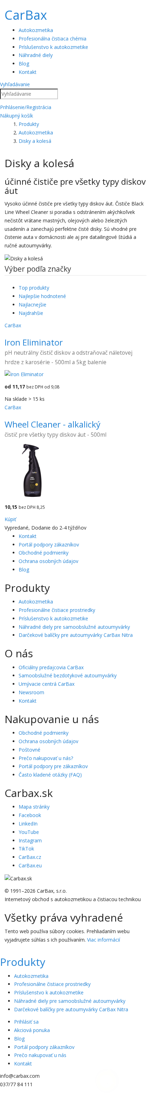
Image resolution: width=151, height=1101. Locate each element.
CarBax (26, 15)
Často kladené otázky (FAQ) (50, 774)
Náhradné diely (36, 55)
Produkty (22, 962)
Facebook (30, 815)
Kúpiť (10, 519)
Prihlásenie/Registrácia (25, 107)
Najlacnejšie (32, 304)
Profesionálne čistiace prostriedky (57, 610)
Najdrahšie (31, 313)
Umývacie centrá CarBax (46, 684)
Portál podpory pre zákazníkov (53, 766)
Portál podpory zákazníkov (49, 544)
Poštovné (29, 749)
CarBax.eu (30, 865)
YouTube (29, 832)
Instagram (30, 840)
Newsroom (31, 692)
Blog (24, 63)
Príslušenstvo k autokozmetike (53, 47)
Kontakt (28, 72)
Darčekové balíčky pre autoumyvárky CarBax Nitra (76, 635)
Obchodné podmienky (43, 552)
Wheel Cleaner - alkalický (52, 424)
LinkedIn (28, 823)
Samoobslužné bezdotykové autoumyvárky (68, 675)
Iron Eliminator (34, 342)
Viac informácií (103, 939)
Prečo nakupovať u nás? (46, 758)
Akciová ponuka (32, 1030)
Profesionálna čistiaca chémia (52, 38)
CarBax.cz (30, 857)
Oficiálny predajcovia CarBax (51, 667)
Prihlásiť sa (26, 1021)
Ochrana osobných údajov (48, 561)
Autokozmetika (36, 30)
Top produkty (34, 287)
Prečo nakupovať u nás (40, 1055)
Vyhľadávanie (15, 84)
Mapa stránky (34, 806)
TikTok (26, 848)
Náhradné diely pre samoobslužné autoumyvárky (74, 627)
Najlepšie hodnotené (42, 296)
